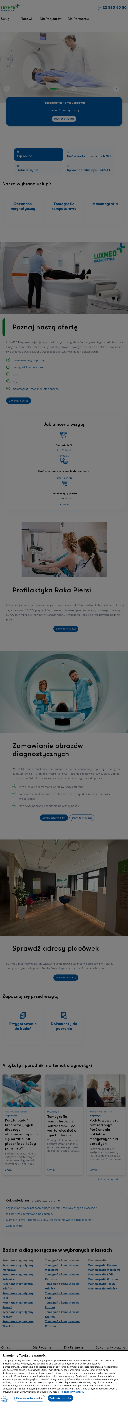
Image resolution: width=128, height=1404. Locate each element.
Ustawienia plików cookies (29, 1398)
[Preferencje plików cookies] (4, 1399)
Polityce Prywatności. (72, 1391)
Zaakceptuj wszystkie (60, 1398)
